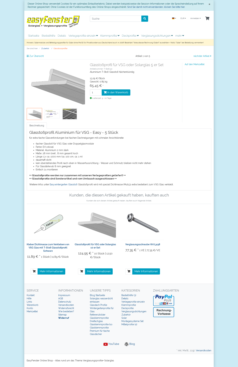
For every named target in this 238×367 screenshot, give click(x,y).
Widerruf (63, 318)
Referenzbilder (97, 314)
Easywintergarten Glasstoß (63, 184)
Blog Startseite (97, 295)
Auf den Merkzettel (194, 64)
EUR (183, 18)
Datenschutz (64, 301)
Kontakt (30, 295)
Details (62, 35)
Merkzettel (32, 311)
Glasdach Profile (98, 305)
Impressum (64, 295)
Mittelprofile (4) (129, 324)
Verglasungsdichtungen (156, 35)
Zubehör (126, 314)
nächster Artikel (201, 56)
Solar (124, 318)
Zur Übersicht (36, 56)
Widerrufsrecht (66, 308)
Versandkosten (66, 305)
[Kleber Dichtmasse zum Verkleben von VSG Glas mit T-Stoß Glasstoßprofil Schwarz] (47, 223)
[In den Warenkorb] (34, 271)
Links (29, 301)
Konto (30, 308)
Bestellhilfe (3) (128, 295)
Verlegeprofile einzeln (82, 35)
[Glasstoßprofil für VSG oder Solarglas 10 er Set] (95, 223)
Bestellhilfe (48, 35)
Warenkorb (32, 305)
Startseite (33, 35)
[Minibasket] (207, 19)
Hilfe (29, 298)
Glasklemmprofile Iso (101, 324)
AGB (60, 298)
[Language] (174, 18)
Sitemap (62, 314)
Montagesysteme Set (132, 321)
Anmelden (195, 18)
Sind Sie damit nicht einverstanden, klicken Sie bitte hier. (156, 7)
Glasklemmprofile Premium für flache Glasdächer (100, 330)
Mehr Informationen (51, 271)
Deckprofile (129, 35)
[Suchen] (144, 19)
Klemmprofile (109, 35)
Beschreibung (36, 125)
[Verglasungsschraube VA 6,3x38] (142, 223)
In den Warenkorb (117, 92)
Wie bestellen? (66, 311)
